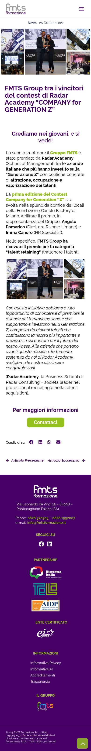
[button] (81, 9)
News (32, 23)
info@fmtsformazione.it (46, 523)
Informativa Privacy (45, 663)
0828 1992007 (63, 518)
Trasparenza (40, 681)
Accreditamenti (42, 675)
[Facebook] (41, 544)
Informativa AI (41, 669)
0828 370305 (38, 518)
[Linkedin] (49, 544)
